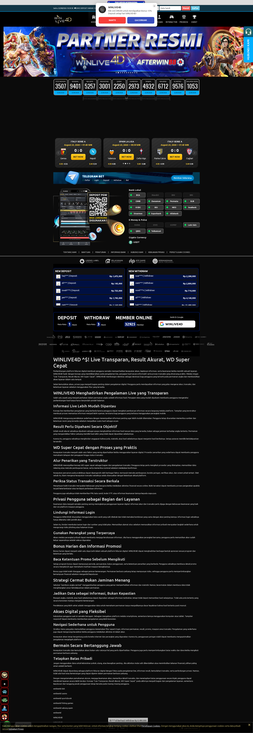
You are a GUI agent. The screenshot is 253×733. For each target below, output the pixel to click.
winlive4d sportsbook (62, 698)
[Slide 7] (128, 73)
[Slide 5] (124, 73)
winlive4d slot (59, 689)
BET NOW (78, 157)
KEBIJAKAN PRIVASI (156, 252)
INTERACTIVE (171, 22)
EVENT (194, 22)
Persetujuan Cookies (150, 726)
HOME (93, 22)
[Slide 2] (118, 73)
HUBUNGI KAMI (137, 252)
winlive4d (57, 713)
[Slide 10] (134, 73)
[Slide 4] (122, 73)
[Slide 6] (126, 73)
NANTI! (112, 20)
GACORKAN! (141, 20)
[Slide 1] (116, 73)
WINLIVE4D (58, 374)
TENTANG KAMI (69, 252)
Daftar (195, 8)
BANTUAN (86, 252)
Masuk (186, 8)
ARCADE (159, 22)
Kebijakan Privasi (16, 729)
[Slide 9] (132, 73)
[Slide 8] (130, 73)
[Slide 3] (120, 73)
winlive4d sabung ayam (63, 708)
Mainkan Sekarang (183, 178)
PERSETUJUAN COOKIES (180, 252)
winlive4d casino (60, 693)
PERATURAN (100, 252)
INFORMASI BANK (118, 252)
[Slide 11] (136, 73)
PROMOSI (184, 22)
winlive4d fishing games (63, 703)
